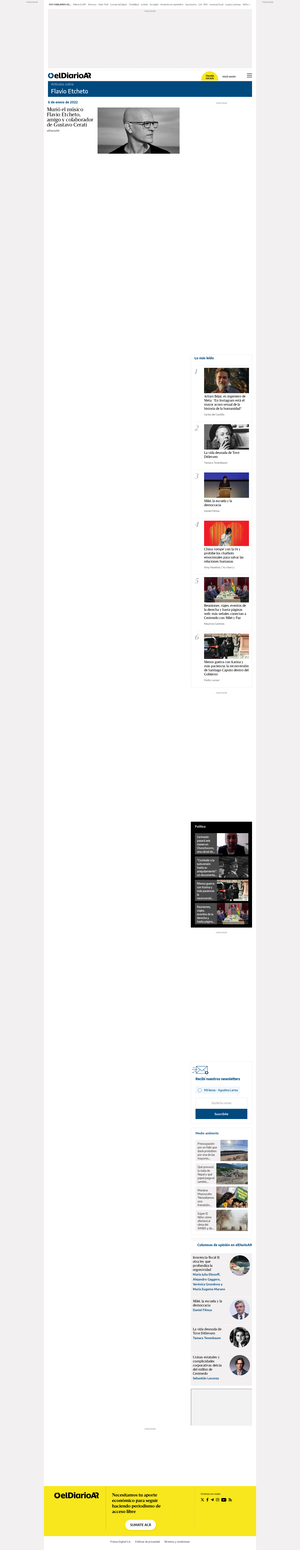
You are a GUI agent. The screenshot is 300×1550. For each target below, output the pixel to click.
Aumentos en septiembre (171, 4)
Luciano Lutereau (233, 4)
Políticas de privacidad (147, 1541)
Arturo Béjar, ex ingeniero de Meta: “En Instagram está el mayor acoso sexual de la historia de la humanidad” (225, 402)
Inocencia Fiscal (216, 4)
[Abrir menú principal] (249, 75)
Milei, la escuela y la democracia (218, 503)
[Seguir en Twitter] (202, 1500)
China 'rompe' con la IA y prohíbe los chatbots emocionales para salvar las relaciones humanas (224, 555)
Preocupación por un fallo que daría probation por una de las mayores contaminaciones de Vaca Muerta (208, 1151)
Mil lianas (247, 4)
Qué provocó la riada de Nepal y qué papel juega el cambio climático (206, 1174)
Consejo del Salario (118, 4)
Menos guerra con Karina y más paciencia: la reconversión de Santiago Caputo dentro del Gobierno (226, 668)
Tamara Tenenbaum (215, 462)
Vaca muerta (190, 4)
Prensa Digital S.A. (120, 1541)
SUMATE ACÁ (140, 1525)
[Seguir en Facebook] (207, 1500)
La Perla (144, 4)
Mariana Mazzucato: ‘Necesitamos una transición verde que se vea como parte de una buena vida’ (206, 1198)
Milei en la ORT (79, 4)
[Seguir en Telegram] (212, 1500)
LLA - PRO (203, 4)
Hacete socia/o (210, 77)
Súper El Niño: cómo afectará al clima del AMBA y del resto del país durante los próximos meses (206, 1221)
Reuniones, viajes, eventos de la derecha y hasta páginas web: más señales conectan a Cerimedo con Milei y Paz (225, 611)
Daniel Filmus (212, 511)
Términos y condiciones (177, 1541)
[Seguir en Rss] (230, 1500)
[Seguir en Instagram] (217, 1500)
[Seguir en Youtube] (224, 1500)
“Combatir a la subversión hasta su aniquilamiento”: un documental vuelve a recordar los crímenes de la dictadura (207, 867)
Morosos (92, 4)
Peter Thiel (103, 4)
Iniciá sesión (229, 76)
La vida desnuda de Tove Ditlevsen (221, 454)
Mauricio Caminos (214, 623)
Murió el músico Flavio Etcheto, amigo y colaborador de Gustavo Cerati (70, 117)
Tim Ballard (134, 4)
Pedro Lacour (212, 680)
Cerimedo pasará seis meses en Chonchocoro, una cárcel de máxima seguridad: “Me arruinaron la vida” (205, 844)
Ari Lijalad (154, 4)
